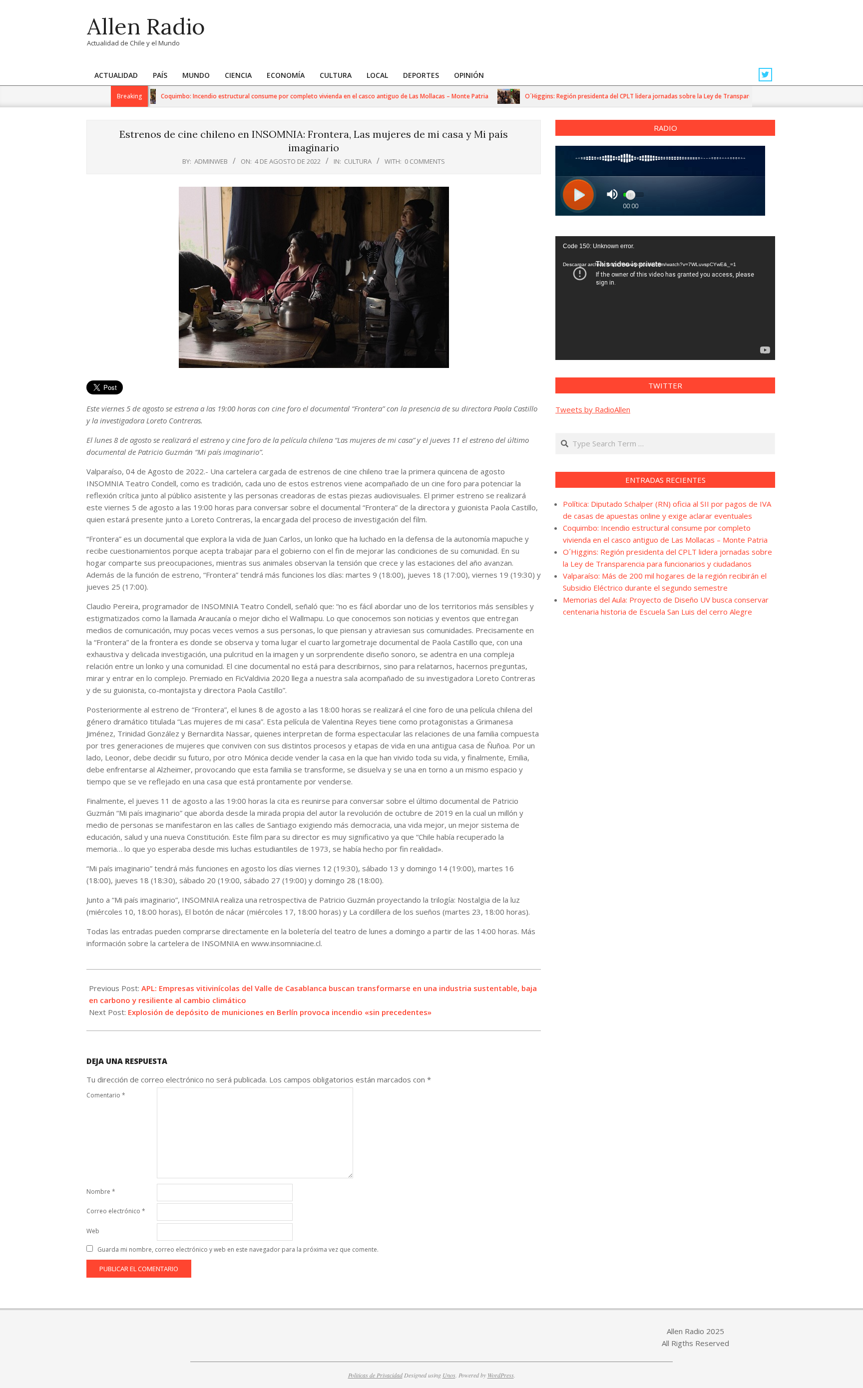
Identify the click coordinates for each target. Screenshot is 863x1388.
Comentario (105, 1095)
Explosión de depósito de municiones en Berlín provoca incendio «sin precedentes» (280, 1012)
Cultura (358, 161)
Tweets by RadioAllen (592, 409)
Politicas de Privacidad (375, 1375)
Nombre (100, 1191)
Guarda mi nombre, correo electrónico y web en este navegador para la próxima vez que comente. (238, 1249)
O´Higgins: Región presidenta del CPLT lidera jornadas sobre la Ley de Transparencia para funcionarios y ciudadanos (656, 96)
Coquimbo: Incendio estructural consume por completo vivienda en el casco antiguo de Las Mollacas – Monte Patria (290, 96)
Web (92, 1231)
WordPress (500, 1375)
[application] (665, 298)
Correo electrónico (115, 1211)
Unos (448, 1375)
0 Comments (425, 161)
